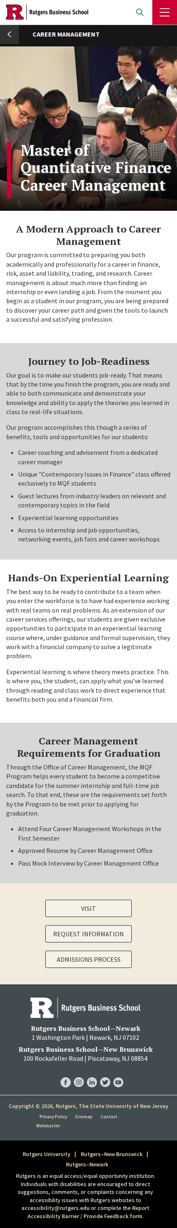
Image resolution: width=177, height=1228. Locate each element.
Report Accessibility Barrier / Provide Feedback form (89, 1212)
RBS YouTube (118, 1074)
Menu (164, 12)
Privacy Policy (53, 1117)
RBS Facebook (66, 1074)
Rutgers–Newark (87, 1164)
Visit (88, 908)
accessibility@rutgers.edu (55, 1208)
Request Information (88, 934)
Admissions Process (89, 959)
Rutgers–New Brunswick (111, 1154)
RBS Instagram (79, 1074)
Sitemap (84, 1117)
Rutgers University (46, 1154)
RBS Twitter (105, 1074)
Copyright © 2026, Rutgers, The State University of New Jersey (88, 1106)
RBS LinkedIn (92, 1074)
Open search (140, 12)
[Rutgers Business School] (47, 12)
